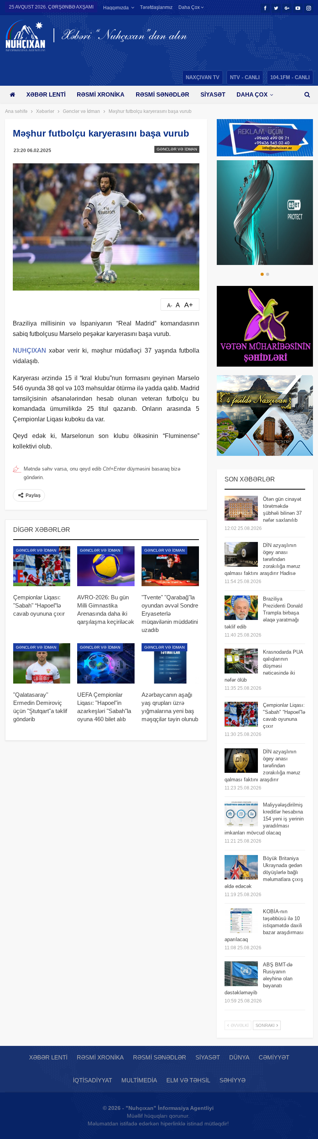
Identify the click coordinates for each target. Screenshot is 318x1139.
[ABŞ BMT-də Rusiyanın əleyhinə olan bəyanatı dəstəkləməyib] (241, 973)
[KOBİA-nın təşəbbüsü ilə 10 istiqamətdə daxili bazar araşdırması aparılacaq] (241, 920)
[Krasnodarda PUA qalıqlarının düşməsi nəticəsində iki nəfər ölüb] (241, 661)
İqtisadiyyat (92, 1080)
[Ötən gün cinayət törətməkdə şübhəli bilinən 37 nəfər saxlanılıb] (241, 508)
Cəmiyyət (274, 1057)
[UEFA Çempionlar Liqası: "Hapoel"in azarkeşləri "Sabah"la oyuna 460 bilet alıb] (106, 663)
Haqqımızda (116, 7)
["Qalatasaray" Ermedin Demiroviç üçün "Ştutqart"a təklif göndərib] (42, 663)
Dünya (239, 1057)
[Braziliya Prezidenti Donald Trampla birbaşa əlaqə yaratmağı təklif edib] (241, 607)
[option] (265, 212)
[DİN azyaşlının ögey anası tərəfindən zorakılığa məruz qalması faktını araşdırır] (241, 760)
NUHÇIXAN (29, 350)
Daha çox (189, 7)
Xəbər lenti (46, 94)
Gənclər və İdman (177, 149)
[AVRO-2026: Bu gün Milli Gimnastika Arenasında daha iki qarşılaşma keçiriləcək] (106, 566)
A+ (188, 305)
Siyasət (212, 94)
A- (169, 305)
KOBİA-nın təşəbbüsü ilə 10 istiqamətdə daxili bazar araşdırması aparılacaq (264, 925)
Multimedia (139, 1080)
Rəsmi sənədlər (162, 94)
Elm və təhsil (188, 1080)
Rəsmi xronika (100, 94)
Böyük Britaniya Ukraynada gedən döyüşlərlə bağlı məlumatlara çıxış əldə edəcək (264, 872)
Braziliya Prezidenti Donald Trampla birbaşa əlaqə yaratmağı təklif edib (263, 613)
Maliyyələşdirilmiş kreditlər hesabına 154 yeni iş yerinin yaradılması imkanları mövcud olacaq (264, 819)
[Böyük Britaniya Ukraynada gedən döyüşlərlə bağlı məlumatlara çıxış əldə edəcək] (241, 867)
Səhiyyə (232, 1080)
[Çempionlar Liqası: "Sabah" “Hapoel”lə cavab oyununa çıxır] (42, 566)
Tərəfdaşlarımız (156, 7)
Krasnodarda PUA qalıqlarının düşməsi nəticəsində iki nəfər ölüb (264, 666)
